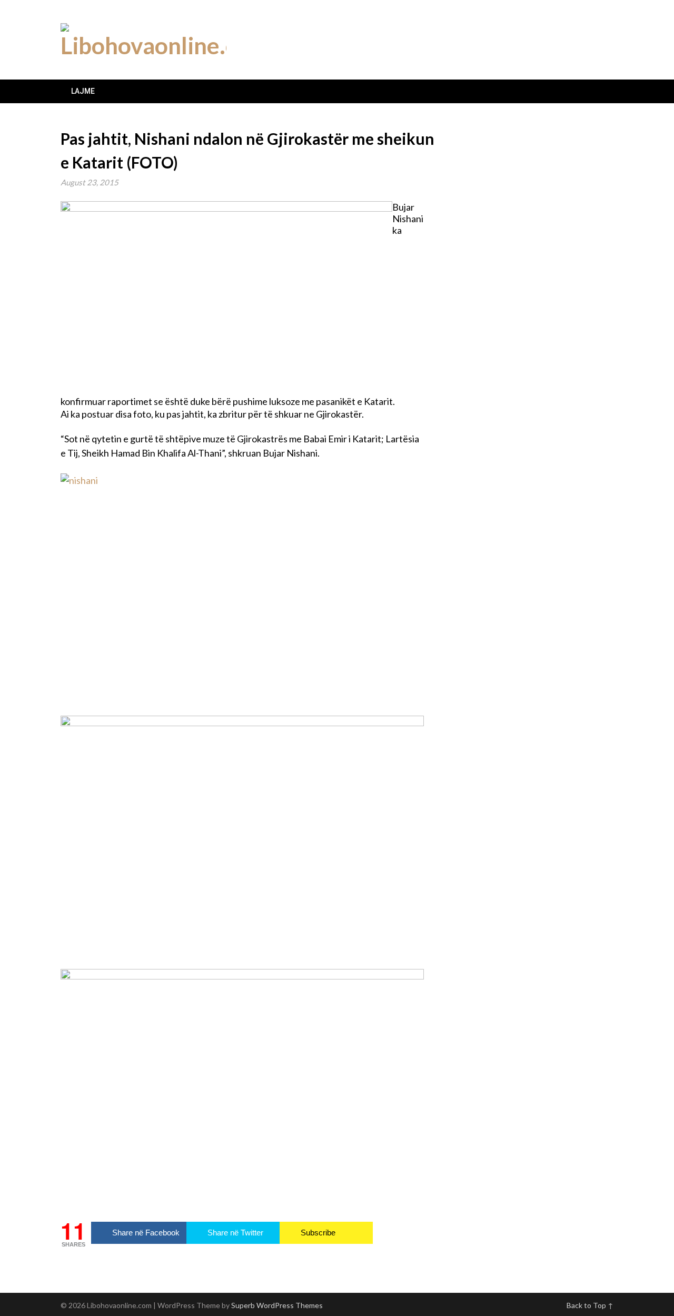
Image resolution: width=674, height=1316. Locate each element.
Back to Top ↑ (590, 1305)
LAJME (83, 91)
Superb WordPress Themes (277, 1305)
